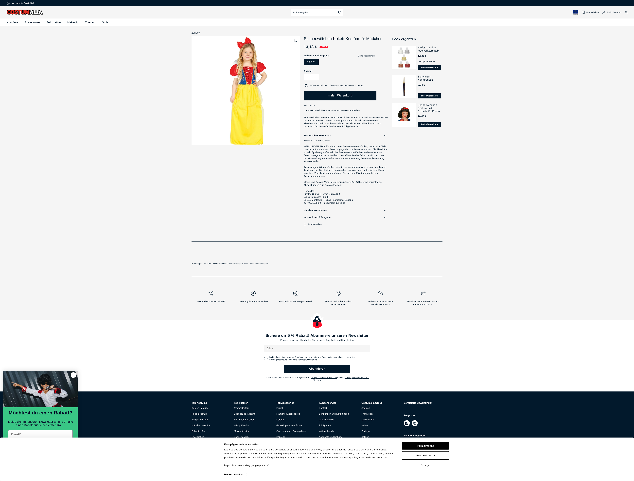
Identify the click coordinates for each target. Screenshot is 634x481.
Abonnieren (317, 368)
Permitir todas (425, 445)
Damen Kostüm (200, 408)
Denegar (425, 465)
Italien (364, 425)
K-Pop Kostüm (241, 425)
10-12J (311, 62)
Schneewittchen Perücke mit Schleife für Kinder (429, 107)
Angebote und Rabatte (331, 437)
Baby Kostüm (198, 431)
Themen (90, 22)
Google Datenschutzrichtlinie (324, 377)
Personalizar (423, 455)
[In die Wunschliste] (296, 40)
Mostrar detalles (233, 474)
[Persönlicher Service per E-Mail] (295, 299)
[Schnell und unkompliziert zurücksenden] (338, 299)
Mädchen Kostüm (201, 425)
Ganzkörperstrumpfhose (289, 425)
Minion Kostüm (241, 431)
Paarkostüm (198, 437)
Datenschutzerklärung (307, 360)
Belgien (365, 437)
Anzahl (308, 71)
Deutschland (367, 419)
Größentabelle (326, 419)
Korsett (280, 419)
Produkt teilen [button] (315, 224)
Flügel (279, 408)
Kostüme (12, 22)
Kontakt (323, 408)
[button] (626, 12)
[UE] (576, 12)
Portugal (365, 431)
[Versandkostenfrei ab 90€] (211, 299)
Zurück (196, 33)
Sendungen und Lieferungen (334, 413)
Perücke (280, 437)
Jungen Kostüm (200, 419)
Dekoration (54, 22)
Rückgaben (325, 425)
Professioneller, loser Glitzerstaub (428, 49)
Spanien (365, 408)
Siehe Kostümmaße (366, 56)
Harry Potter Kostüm (244, 419)
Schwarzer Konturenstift (425, 78)
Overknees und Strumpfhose (291, 431)
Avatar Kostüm (241, 408)
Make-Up (72, 22)
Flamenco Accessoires (288, 413)
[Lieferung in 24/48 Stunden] (253, 299)
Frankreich (367, 413)
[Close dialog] (73, 375)
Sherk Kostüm (241, 437)
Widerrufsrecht (326, 431)
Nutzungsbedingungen (279, 360)
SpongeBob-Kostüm (244, 413)
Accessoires (32, 22)
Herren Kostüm (199, 413)
